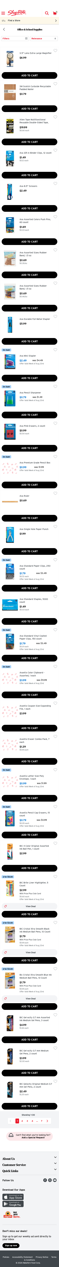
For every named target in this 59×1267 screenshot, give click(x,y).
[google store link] (13, 1206)
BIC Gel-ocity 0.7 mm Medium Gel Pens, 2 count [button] (34, 1052)
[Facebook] (45, 1181)
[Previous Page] (11, 1121)
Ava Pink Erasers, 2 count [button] (32, 426)
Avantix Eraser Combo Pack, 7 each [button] (34, 740)
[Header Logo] (16, 13)
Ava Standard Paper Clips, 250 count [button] (35, 567)
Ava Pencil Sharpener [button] (32, 392)
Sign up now (11, 1245)
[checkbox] (55, 51)
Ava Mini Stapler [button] (32, 356)
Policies (6, 1257)
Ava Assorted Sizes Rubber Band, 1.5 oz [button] (33, 254)
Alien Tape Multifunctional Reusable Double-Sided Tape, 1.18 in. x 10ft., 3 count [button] (34, 121)
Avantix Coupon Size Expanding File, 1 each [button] (35, 707)
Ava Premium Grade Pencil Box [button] (35, 462)
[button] (47, 13)
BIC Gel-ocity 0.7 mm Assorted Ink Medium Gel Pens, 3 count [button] (35, 1019)
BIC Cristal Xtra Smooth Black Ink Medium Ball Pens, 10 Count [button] (35, 930)
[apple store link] (13, 1199)
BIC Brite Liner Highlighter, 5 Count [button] (34, 884)
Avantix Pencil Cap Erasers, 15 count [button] (35, 814)
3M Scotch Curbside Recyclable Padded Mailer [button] (35, 88)
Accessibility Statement (22, 1257)
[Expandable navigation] (3, 13)
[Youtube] (55, 1181)
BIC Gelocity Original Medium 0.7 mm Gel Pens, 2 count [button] (36, 1085)
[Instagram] (50, 1181)
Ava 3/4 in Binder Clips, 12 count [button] (36, 153)
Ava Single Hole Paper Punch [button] (34, 529)
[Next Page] (48, 1121)
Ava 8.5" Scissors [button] (32, 186)
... (37, 1121)
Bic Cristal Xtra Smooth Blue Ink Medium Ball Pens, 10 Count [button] (36, 976)
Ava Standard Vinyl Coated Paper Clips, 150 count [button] (33, 637)
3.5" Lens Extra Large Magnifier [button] (36, 53)
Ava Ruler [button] (30, 496)
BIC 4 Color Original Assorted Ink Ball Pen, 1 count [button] (34, 847)
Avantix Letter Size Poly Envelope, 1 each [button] (32, 777)
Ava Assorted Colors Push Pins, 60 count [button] (35, 221)
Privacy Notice (42, 1257)
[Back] (3, 29)
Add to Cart (29, 75)
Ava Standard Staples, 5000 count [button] (34, 601)
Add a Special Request (33, 1137)
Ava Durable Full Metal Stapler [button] (35, 319)
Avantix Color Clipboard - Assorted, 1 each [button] (32, 674)
